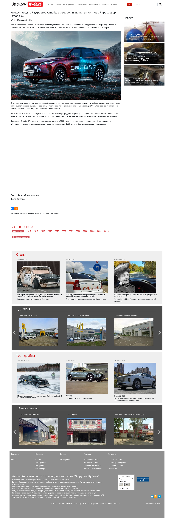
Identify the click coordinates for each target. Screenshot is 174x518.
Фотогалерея (40, 469)
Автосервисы (94, 4)
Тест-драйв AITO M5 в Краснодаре (79, 398)
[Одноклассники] (16, 208)
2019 (57, 231)
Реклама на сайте (91, 462)
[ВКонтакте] (12, 208)
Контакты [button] (115, 4)
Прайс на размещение (93, 466)
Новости (49, 4)
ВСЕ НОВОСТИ (22, 227)
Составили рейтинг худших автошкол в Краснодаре (86, 299)
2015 (29, 231)
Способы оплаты (115, 459)
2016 (36, 231)
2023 (85, 231)
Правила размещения (117, 462)
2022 (78, 231)
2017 (43, 231)
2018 (50, 231)
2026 (106, 231)
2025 (99, 231)
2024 (92, 231)
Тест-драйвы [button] (68, 4)
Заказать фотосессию (93, 469)
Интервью (82, 4)
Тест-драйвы (25, 355)
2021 (71, 231)
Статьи (58, 4)
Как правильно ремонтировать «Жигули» (33, 299)
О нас (13, 459)
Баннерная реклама (92, 459)
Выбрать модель (20, 237)
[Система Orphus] (126, 482)
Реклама (87, 454)
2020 (64, 231)
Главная (15, 454)
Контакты (112, 454)
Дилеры (105, 4)
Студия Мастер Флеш (153, 503)
